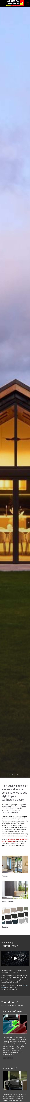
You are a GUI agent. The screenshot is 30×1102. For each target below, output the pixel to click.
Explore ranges (8, 1058)
